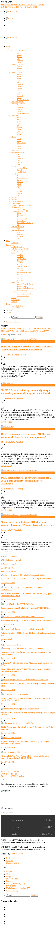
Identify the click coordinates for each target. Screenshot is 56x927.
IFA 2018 (20, 265)
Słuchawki (14, 199)
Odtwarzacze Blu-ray (17, 152)
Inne (18, 195)
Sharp (18, 90)
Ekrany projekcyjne (17, 207)
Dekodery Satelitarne (17, 231)
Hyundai (19, 217)
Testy (8, 49)
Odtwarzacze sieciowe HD (19, 211)
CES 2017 (20, 276)
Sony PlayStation (22, 172)
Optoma (19, 127)
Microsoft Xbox (22, 168)
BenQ (18, 119)
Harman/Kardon (22, 178)
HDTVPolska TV (13, 879)
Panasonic (20, 61)
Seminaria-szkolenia (23, 296)
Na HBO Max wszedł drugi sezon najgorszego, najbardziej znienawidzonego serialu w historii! (26, 392)
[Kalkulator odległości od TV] (11, 560)
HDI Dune (20, 215)
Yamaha (19, 193)
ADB (18, 232)
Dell (18, 145)
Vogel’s (19, 229)
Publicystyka (10, 245)
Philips (19, 63)
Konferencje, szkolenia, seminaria (21, 292)
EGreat (19, 213)
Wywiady (14, 298)
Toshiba (19, 98)
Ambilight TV (34, 7)
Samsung (19, 55)
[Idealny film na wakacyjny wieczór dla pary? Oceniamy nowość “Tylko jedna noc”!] (17, 723)
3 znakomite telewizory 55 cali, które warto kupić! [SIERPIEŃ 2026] (26, 579)
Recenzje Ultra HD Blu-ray (25, 284)
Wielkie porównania (23, 100)
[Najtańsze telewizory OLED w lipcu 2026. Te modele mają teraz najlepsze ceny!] (22, 629)
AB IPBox (20, 234)
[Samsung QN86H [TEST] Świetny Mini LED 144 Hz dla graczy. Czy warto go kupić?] (22, 648)
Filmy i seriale (7, 4)
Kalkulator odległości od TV (20, 249)
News (3, 341)
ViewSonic (20, 133)
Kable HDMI (15, 203)
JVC (18, 80)
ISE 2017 (20, 278)
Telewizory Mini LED (18, 72)
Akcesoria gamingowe (18, 201)
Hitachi (19, 76)
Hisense (19, 57)
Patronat (14, 302)
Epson (19, 121)
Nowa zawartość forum (13, 322)
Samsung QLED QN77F (42, 331)
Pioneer (19, 111)
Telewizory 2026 (28, 4)
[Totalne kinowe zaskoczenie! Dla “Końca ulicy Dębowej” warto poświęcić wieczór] (20, 709)
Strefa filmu (15, 282)
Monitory (14, 137)
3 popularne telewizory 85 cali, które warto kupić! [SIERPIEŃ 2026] (26, 608)
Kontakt (9, 860)
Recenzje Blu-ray (22, 286)
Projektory (14, 115)
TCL (18, 70)
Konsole (14, 166)
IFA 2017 (20, 274)
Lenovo (19, 147)
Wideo (8, 241)
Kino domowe (15, 174)
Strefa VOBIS (15, 308)
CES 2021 (20, 255)
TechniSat (20, 96)
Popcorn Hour (21, 221)
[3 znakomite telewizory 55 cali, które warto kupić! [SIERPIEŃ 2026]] (24, 575)
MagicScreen (21, 209)
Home (3, 334)
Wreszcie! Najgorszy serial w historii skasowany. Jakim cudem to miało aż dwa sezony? (26, 348)
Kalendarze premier (23, 290)
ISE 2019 (20, 261)
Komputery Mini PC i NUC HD (21, 205)
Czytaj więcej (6, 378)
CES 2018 (20, 270)
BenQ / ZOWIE (21, 143)
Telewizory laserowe (17, 102)
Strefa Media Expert (17, 306)
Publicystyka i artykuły (18, 251)
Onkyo (19, 180)
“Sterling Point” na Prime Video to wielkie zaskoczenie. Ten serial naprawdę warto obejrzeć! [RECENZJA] (25, 757)
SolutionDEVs (17, 854)
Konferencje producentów (25, 294)
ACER (19, 139)
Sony (18, 59)
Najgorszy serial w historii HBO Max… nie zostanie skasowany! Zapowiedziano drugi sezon (27, 523)
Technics (19, 191)
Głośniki (14, 197)
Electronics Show (22, 266)
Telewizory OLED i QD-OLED (21, 51)
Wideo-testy (15, 243)
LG (18, 53)
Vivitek (19, 135)
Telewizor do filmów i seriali (16, 7)
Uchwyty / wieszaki (17, 227)
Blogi (8, 876)
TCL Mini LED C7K (23, 331)
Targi (13, 253)
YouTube (9, 310)
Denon (19, 176)
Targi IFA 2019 (21, 259)
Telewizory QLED (17, 64)
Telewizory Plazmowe (18, 104)
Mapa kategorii (12, 863)
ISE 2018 (20, 268)
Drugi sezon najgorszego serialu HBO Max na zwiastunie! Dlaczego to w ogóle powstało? (25, 435)
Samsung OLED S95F (10, 328)
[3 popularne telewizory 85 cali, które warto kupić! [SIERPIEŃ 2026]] (17, 604)
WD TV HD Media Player (25, 223)
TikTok (8, 313)
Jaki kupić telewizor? (17, 247)
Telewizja (17, 4)
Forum (8, 47)
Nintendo (19, 170)
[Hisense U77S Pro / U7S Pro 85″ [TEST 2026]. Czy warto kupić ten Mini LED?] (24, 680)
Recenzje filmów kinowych (25, 288)
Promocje (9, 304)
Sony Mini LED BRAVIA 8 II (32, 328)
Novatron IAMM (22, 219)
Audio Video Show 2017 (24, 272)
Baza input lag (15, 300)
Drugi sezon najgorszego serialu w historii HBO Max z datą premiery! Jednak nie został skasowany (26, 480)
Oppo (18, 156)
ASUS (19, 141)
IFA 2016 (20, 280)
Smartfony (14, 150)
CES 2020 (20, 257)
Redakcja (22, 355)
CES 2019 (20, 263)
